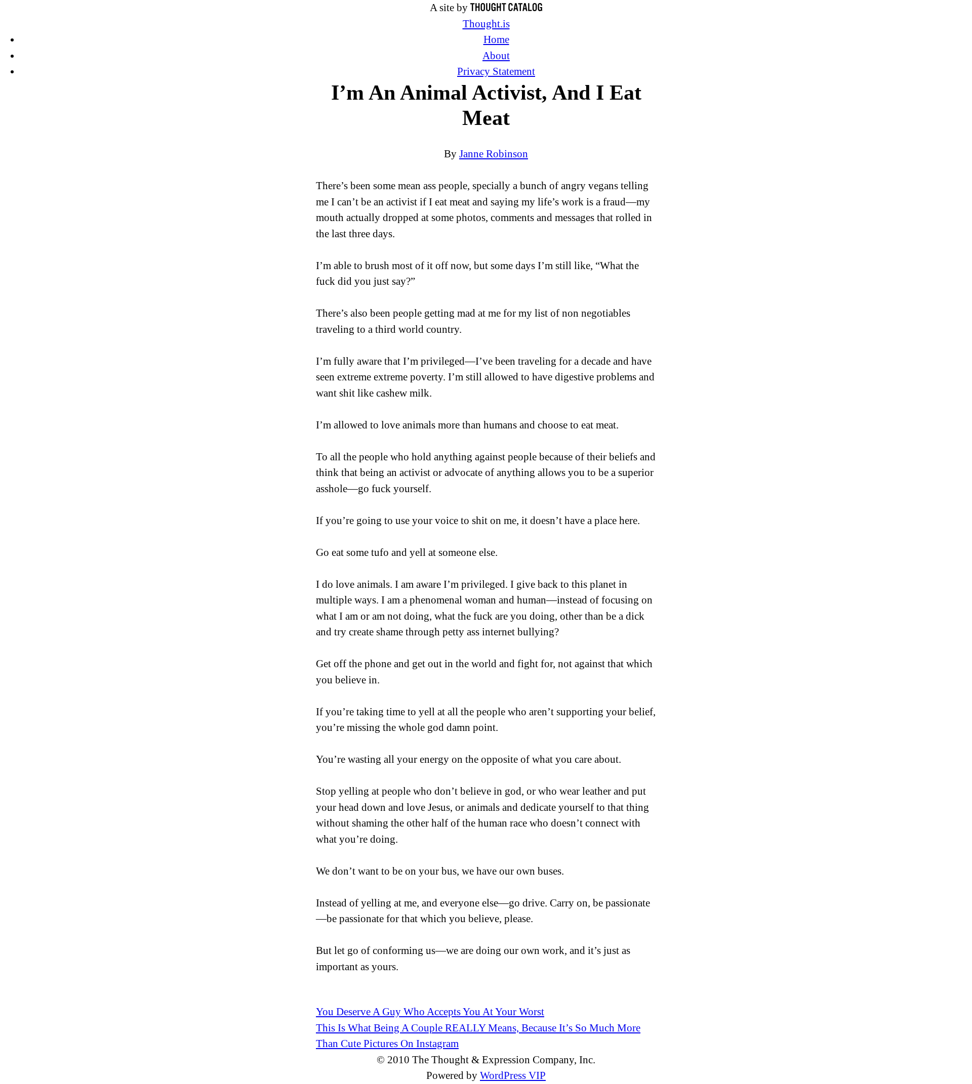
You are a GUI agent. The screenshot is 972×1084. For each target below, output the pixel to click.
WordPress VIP (513, 1075)
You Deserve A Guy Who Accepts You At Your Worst (430, 1012)
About (496, 56)
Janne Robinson (493, 154)
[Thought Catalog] (506, 8)
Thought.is (486, 24)
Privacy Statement (496, 71)
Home (496, 39)
